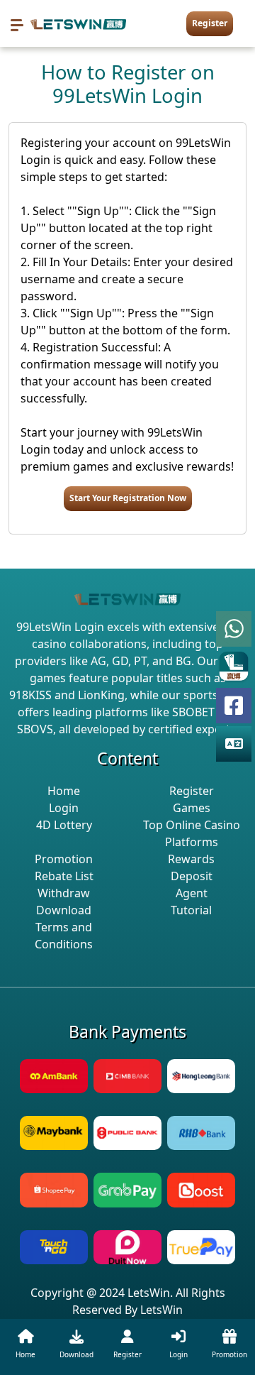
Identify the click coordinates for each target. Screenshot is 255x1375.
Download (63, 910)
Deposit (191, 876)
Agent (192, 893)
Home (63, 791)
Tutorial (191, 910)
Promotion (64, 859)
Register (209, 23)
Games (191, 808)
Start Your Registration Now (127, 498)
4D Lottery (64, 825)
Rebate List (64, 876)
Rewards (191, 859)
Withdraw (64, 893)
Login (64, 808)
